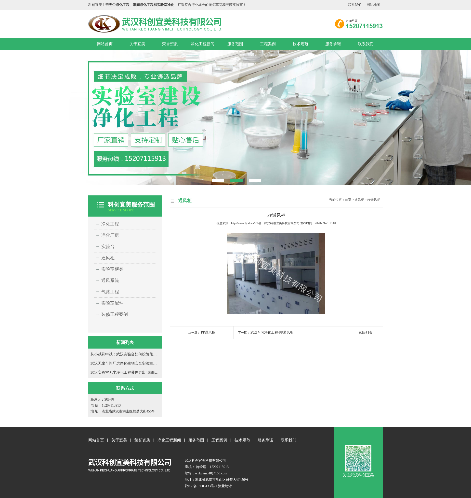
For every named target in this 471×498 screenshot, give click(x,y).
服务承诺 (333, 44)
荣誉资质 (170, 44)
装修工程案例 (114, 314)
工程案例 (268, 44)
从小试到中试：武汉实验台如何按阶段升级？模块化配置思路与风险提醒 (125, 354)
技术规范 (300, 44)
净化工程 (110, 223)
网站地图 (373, 5)
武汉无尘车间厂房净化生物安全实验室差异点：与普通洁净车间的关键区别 (125, 363)
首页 (348, 200)
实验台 (108, 246)
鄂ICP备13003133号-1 (201, 486)
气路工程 (110, 291)
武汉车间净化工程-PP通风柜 (271, 332)
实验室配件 (112, 303)
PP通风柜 (373, 200)
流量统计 (225, 486)
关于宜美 (137, 44)
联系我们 (355, 5)
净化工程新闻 (202, 44)
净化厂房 (110, 235)
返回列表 (365, 332)
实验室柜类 (112, 269)
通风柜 (108, 257)
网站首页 (105, 44)
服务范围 (235, 44)
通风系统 (110, 280)
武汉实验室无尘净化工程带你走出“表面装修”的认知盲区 (125, 372)
